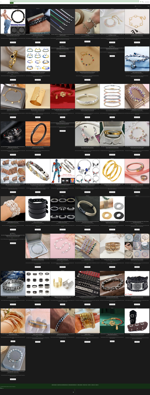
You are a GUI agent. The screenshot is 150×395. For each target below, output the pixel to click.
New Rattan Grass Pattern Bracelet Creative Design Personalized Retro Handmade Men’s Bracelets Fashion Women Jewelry (112, 297)
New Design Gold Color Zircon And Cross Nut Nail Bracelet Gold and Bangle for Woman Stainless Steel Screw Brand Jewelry (112, 147)
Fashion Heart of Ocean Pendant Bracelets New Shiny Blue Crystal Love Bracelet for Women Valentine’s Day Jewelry (137, 72)
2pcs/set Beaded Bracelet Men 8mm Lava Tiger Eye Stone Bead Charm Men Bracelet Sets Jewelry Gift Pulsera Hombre (38, 35)
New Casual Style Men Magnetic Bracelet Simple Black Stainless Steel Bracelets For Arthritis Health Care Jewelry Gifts (13, 147)
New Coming (13, 73)
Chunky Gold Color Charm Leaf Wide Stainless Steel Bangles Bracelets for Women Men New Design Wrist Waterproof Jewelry (62, 48)
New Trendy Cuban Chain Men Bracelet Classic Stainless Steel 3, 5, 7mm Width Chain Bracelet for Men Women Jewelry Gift (63, 334)
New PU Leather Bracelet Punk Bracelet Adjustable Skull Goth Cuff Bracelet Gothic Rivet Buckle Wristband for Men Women (37, 297)
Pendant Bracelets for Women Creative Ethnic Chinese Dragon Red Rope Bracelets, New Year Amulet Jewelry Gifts (112, 334)
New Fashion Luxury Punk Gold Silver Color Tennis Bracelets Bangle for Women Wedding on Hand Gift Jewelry (62, 222)
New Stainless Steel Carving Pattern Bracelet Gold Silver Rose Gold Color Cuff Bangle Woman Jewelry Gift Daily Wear (38, 334)
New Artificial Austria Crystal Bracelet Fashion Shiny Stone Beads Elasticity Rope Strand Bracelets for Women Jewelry (137, 109)
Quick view (13, 44)
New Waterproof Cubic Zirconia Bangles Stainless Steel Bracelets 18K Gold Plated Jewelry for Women (87, 334)
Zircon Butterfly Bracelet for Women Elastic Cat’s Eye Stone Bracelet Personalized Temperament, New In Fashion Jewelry (13, 371)
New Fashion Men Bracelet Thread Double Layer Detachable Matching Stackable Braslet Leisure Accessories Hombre (87, 222)
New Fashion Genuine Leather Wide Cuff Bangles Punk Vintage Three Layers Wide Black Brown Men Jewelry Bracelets (37, 222)
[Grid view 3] (144, 6)
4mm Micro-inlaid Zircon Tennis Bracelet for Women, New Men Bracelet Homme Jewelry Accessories (62, 35)
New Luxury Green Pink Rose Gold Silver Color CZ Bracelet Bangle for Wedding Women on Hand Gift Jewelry (87, 259)
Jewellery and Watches (9, 73)
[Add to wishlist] (13, 41)
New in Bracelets (17, 73)
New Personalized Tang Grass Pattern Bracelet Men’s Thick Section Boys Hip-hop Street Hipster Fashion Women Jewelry (12, 297)
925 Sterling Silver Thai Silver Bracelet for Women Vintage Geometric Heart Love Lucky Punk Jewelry (87, 35)
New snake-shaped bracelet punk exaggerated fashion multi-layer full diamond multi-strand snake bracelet (12, 334)
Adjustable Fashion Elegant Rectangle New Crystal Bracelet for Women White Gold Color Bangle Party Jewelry (112, 35)
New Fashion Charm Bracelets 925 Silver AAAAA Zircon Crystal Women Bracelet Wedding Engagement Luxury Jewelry (13, 222)
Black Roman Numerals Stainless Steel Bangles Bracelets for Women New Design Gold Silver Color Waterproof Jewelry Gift (13, 72)
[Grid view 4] (145, 6)
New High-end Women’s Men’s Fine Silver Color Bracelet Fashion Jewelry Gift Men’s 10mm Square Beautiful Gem (137, 222)
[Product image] (13, 21)
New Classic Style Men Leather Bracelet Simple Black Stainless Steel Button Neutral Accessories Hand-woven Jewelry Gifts (38, 147)
